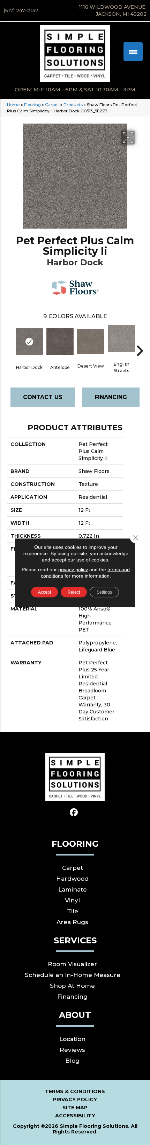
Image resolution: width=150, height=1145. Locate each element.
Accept (44, 591)
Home (13, 104)
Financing (111, 397)
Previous (10, 340)
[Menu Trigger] (133, 51)
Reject (74, 591)
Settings (104, 591)
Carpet (52, 104)
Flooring (32, 104)
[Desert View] (90, 341)
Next (139, 340)
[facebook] (74, 812)
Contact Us (42, 397)
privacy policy (73, 569)
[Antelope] (60, 341)
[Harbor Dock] (29, 341)
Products (73, 104)
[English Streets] (121, 338)
